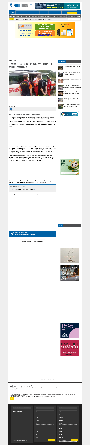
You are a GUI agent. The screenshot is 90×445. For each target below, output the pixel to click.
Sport (46, 13)
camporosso (15, 194)
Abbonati (70, 13)
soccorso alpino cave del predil (39, 194)
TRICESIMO (60, 16)
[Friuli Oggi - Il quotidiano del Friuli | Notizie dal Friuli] (20, 5)
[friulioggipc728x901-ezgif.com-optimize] (57, 8)
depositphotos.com (23, 440)
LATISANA (25, 16)
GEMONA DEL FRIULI (70, 16)
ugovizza (49, 194)
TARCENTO (64, 16)
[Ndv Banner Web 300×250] (69, 337)
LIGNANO (36, 16)
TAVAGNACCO (17, 16)
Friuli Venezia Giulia (55, 16)
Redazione (17, 109)
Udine (17, 13)
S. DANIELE (32, 16)
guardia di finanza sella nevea (25, 194)
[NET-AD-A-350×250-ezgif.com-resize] (69, 173)
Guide (54, 13)
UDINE (10, 16)
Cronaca (37, 13)
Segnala (54, 379)
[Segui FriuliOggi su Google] (69, 114)
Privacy (11, 393)
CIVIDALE (29, 16)
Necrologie (58, 13)
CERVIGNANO (22, 16)
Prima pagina (12, 13)
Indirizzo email (13, 389)
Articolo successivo (38, 241)
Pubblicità (49, 379)
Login (75, 13)
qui (34, 189)
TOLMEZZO (74, 16)
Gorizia (32, 13)
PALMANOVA (43, 16)
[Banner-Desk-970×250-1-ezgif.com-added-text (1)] (45, 37)
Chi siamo (64, 13)
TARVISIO (78, 16)
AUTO (36, 440)
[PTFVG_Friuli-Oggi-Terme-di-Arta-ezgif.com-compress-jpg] (69, 280)
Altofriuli (27, 13)
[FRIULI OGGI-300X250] (69, 355)
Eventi (50, 13)
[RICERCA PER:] (74, 19)
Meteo (60, 225)
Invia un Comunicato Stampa (40, 379)
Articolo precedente (27, 241)
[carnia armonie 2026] (69, 262)
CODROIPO (13, 16)
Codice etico (19, 411)
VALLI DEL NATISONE (48, 16)
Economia (42, 13)
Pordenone (22, 13)
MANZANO (39, 16)
